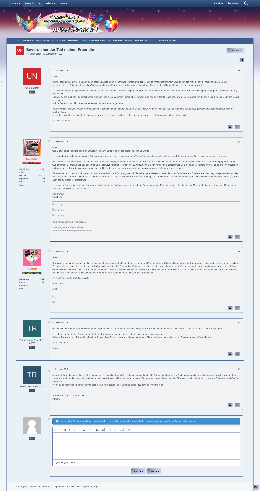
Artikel (21, 172)
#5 (239, 369)
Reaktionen (23, 169)
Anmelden (218, 3)
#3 (239, 252)
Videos (21, 185)
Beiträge (22, 175)
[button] (65, 463)
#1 (239, 70)
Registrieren (233, 3)
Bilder (21, 182)
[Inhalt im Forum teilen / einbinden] (242, 60)
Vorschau (138, 471)
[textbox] (146, 446)
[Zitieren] (237, 127)
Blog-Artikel (23, 179)
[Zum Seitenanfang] (256, 487)
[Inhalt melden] (230, 127)
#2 (239, 142)
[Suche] (246, 3)
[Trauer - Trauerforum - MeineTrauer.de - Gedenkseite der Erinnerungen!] (130, 22)
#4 (239, 323)
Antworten (154, 471)
